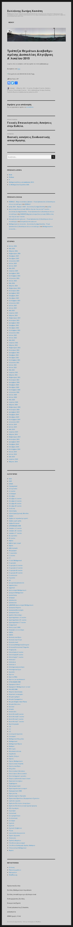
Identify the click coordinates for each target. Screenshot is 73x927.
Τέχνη (11, 830)
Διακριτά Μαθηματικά (16, 593)
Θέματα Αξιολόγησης (16, 692)
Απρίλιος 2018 (13, 459)
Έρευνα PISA (13, 677)
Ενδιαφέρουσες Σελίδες (16, 899)
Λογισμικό (12, 736)
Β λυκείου (12, 538)
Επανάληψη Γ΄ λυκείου (16, 657)
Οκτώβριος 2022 (14, 328)
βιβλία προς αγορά (15, 543)
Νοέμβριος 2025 (14, 256)
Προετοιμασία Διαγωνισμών (18, 788)
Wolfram (11, 177)
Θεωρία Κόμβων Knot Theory (18, 702)
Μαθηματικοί (13, 741)
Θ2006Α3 (28, 204)
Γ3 (10, 558)
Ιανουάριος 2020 (14, 409)
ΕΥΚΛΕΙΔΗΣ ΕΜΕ (15, 682)
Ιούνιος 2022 (13, 338)
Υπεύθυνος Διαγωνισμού (17, 843)
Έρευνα (11, 674)
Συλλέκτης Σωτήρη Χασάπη (25, 11)
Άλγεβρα (12, 496)
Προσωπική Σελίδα (13, 886)
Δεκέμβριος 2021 (14, 352)
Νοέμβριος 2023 (14, 295)
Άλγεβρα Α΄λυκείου (38, 88)
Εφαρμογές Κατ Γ (14, 684)
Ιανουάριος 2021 (14, 380)
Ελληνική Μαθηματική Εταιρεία (19, 645)
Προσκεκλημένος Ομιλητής (17, 796)
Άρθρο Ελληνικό (14, 523)
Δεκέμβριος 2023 (14, 293)
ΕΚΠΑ (11, 632)
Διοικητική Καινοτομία (16, 610)
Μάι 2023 (12, 310)
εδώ (19, 69)
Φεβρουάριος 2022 (14, 347)
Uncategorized (13, 486)
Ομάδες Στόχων (14, 756)
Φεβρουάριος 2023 (14, 318)
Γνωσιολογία (13, 575)
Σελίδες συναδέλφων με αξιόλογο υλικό (21, 894)
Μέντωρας (12, 749)
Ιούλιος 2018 (13, 452)
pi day (49, 207)
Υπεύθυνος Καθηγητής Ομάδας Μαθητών (22, 845)
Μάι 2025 (12, 268)
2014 (29, 90)
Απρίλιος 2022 (13, 343)
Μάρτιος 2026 (13, 251)
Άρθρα (11, 516)
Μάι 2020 (12, 400)
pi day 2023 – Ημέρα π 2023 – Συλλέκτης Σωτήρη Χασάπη (27, 207)
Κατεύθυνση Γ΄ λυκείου (16, 721)
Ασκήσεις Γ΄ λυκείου (15, 533)
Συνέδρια (12, 821)
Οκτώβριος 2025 (14, 258)
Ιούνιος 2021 (13, 367)
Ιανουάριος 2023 (14, 320)
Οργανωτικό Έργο (14, 766)
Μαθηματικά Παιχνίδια (16, 739)
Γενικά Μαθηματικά (15, 560)
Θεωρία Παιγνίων (14, 704)
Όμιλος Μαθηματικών (16, 761)
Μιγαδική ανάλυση (15, 751)
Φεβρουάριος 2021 (14, 377)
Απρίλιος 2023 (13, 313)
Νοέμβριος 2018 (14, 444)
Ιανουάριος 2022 (14, 350)
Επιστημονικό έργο (15, 669)
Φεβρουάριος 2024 (14, 288)
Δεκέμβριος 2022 (14, 323)
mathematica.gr (35, 90)
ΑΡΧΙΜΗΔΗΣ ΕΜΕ (15, 526)
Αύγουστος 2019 (14, 422)
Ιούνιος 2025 (13, 266)
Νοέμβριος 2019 (14, 414)
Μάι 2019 (12, 429)
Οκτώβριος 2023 (14, 298)
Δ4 (10, 580)
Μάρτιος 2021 (13, 375)
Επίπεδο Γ (12, 659)
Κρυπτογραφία (14, 724)
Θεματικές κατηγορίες (16, 694)
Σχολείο (11, 823)
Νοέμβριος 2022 (14, 325)
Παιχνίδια (12, 768)
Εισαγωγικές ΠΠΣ (14, 627)
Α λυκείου (29, 88)
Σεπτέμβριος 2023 (14, 300)
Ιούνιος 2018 (13, 454)
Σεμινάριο (12, 811)
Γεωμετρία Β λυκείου (16, 570)
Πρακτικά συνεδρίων (15, 781)
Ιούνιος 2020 (13, 397)
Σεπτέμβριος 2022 (14, 330)
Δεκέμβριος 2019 (14, 412)
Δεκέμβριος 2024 (14, 273)
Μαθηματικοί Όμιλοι (15, 744)
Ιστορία (11, 709)
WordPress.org (13, 875)
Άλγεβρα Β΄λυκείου (15, 506)
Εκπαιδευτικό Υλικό (15, 640)
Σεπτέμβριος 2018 (14, 449)
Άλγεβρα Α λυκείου (15, 498)
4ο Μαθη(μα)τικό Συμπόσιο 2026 (19, 184)
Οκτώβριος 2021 (14, 357)
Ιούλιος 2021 (13, 365)
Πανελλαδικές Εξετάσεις (17, 771)
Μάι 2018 (12, 457)
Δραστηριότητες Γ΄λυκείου (17, 622)
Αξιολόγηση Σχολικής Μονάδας (19, 513)
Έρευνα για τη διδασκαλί (17, 679)
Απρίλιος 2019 (13, 432)
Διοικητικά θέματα (15, 607)
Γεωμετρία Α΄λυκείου (16, 568)
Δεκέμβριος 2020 (14, 382)
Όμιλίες (11, 759)
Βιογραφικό (12, 550)
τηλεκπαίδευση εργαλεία (17, 833)
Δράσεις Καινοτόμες (15, 615)
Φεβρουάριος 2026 (14, 253)
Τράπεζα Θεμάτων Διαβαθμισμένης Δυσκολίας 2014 (22, 92)
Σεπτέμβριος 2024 (14, 276)
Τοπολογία (12, 838)
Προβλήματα (13, 783)
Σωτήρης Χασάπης (45, 90)
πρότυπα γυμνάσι (14, 801)
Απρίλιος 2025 (13, 271)
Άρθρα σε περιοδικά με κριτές (18, 518)
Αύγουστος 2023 (14, 303)
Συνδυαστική (13, 818)
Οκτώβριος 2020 (14, 387)
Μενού (11, 22)
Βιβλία (11, 541)
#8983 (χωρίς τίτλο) (14, 916)
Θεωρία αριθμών (14, 697)
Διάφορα (12, 598)
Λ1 (10, 729)
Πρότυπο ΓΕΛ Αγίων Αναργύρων (19, 803)
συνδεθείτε (29, 107)
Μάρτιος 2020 (13, 404)
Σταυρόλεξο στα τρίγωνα (28, 221)
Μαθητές (12, 746)
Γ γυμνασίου (13, 553)
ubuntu (11, 484)
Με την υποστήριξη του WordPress (32, 921)
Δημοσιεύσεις (13, 585)
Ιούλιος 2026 (13, 246)
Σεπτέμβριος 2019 (14, 419)
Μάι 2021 (12, 370)
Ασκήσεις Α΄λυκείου (15, 528)
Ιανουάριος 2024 (14, 291)
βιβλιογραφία (13, 548)
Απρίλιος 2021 (13, 372)
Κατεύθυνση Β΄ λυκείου (16, 716)
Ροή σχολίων (13, 872)
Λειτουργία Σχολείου (16, 734)
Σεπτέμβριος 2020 (14, 390)
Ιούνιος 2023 (13, 308)
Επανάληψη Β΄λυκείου (16, 654)
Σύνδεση (11, 867)
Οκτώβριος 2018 (14, 447)
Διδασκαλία (13, 600)
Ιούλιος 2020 (13, 395)
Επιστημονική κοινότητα (16, 667)
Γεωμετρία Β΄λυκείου (16, 573)
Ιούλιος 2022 (13, 335)
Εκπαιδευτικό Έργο (15, 637)
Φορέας (11, 850)
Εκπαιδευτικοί (13, 642)
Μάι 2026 (12, 248)
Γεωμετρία (12, 563)
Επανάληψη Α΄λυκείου (20, 90)
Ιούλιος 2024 (13, 281)
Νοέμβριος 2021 (14, 355)
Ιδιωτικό (11, 707)
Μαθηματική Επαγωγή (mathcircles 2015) (21, 182)
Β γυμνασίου (13, 536)
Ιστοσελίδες (12, 711)
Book (10, 175)
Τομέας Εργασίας (14, 835)
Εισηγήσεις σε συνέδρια (16, 630)
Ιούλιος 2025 (13, 263)
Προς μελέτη (13, 793)
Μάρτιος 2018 (13, 461)
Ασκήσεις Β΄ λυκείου (15, 531)
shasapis (12, 88)
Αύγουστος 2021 (14, 362)
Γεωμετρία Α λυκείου (16, 565)
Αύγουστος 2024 (14, 278)
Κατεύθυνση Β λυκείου (16, 714)
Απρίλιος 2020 (13, 402)
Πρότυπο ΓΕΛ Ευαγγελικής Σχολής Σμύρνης (23, 806)
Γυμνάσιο (12, 578)
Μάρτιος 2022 (13, 345)
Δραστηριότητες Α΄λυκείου (17, 617)
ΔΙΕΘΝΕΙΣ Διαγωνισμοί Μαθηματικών (21, 605)
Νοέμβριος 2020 (14, 385)
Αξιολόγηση (12, 511)
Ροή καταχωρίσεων (15, 870)
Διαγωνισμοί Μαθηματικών (17, 590)
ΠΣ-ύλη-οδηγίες (14, 808)
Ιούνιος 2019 (13, 427)
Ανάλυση (12, 508)
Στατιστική (12, 813)
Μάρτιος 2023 (13, 315)
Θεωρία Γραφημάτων (16, 699)
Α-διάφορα (12, 493)
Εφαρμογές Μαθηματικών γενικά (19, 687)
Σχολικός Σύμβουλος (15, 828)
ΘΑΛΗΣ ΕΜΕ (13, 689)
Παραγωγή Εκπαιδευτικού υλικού (19, 778)
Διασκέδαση (13, 595)
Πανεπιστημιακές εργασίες (17, 776)
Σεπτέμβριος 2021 (14, 360)
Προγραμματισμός (15, 786)
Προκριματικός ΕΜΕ (15, 791)
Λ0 (10, 726)
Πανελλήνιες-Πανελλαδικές (18, 773)
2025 (10, 481)
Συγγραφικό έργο (14, 816)
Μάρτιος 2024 (13, 286)
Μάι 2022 (12, 340)
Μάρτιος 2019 (13, 434)
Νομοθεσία (12, 754)
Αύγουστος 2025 (14, 261)
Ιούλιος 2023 (13, 305)
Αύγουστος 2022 (14, 333)
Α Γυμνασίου (13, 488)
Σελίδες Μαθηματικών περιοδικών (19, 890)
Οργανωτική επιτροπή (16, 764)
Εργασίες (12, 672)
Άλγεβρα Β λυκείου (15, 503)
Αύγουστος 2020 (14, 392)
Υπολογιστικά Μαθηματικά (17, 848)
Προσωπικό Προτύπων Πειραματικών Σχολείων (24, 798)
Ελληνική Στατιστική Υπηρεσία (19, 647)
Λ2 (10, 731)
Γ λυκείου (12, 555)
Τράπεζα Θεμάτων (15, 840)
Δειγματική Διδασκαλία (16, 583)
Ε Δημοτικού (13, 625)
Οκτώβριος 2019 (14, 417)
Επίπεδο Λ (12, 664)
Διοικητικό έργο (14, 612)
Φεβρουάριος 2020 (14, 407)
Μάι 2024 (12, 283)
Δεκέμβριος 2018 (14, 442)
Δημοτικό (12, 588)
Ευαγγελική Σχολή (13, 903)
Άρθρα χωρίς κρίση (15, 521)
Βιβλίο (11, 545)
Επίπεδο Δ (12, 662)
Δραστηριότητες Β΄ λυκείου (17, 620)
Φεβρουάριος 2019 (14, 437)
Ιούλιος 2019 (13, 424)
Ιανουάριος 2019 (14, 439)
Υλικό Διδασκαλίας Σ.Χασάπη (17, 907)
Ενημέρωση (12, 650)
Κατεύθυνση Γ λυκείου (16, 719)
